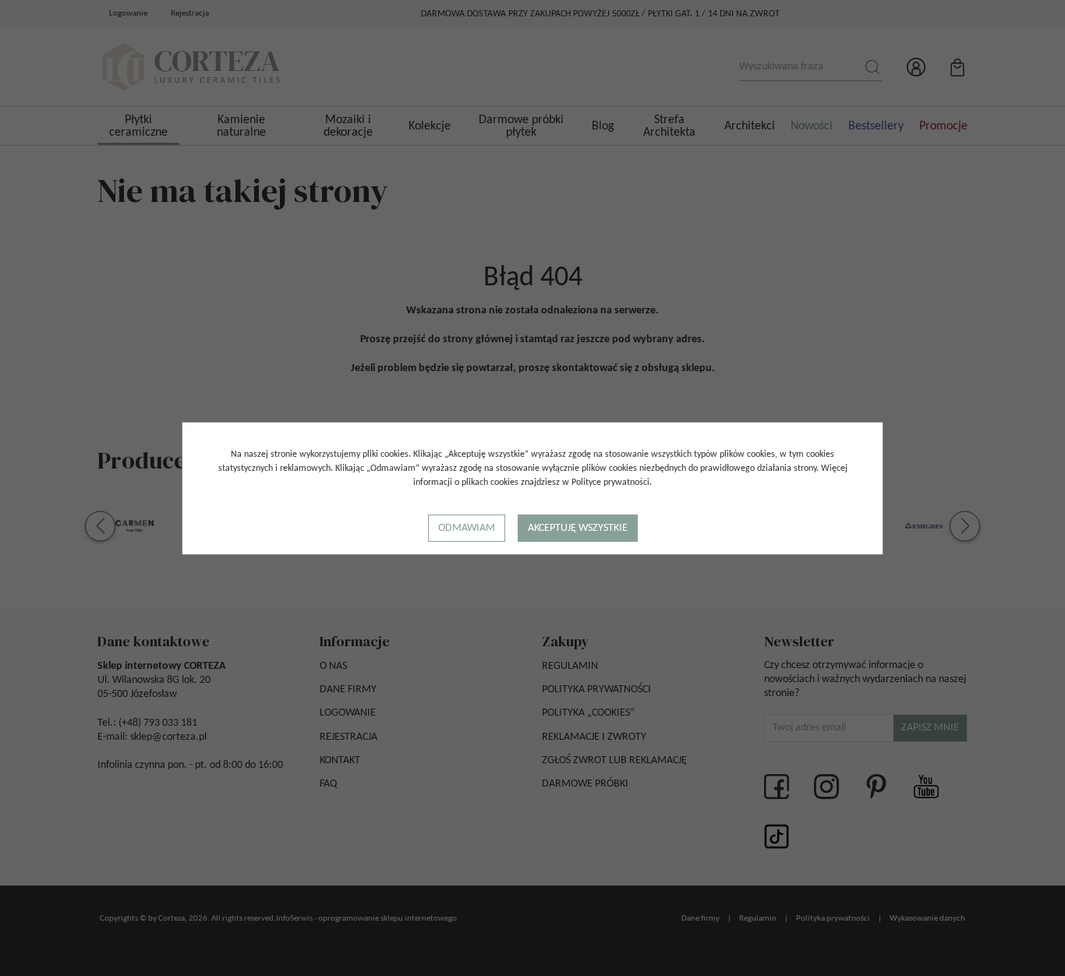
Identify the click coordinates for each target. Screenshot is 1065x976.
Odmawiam (466, 528)
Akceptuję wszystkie (578, 528)
